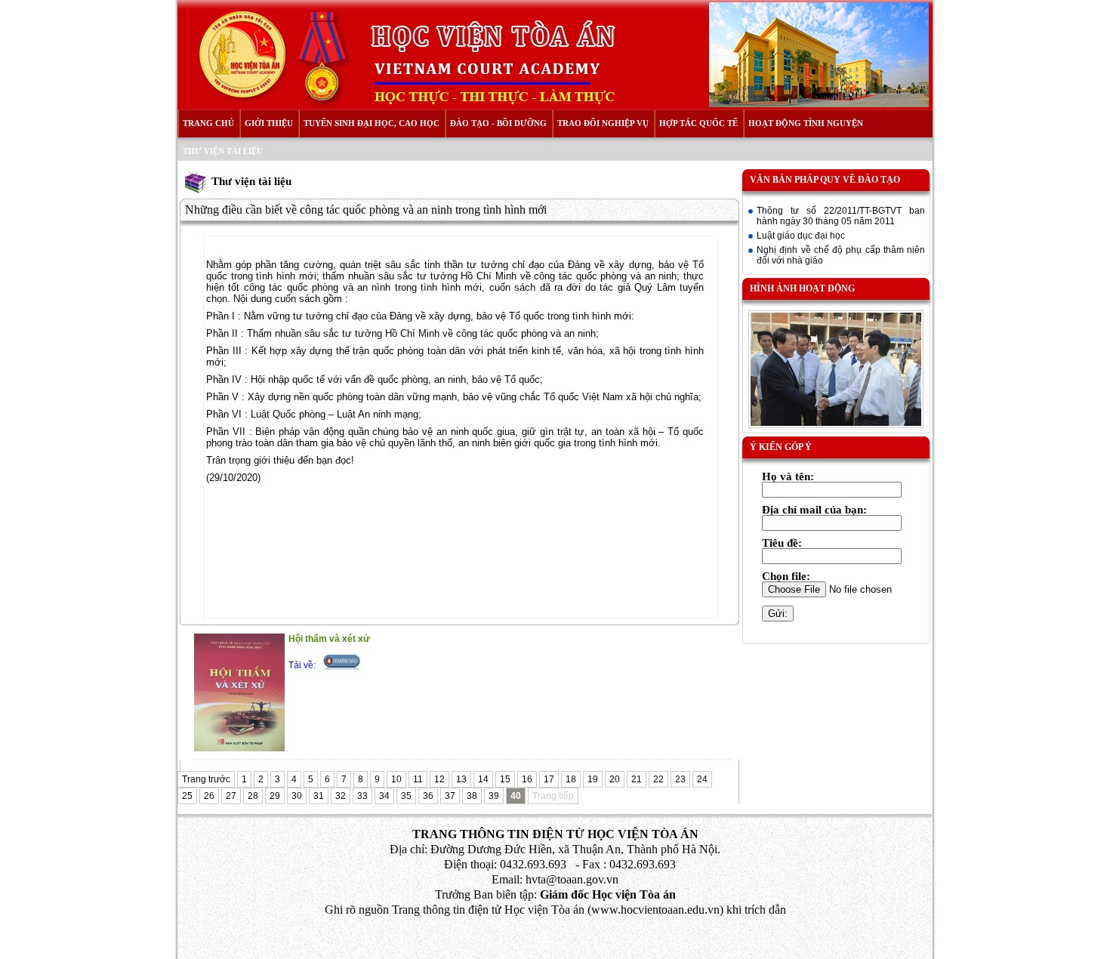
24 (702, 779)
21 (636, 779)
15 (505, 779)
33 (362, 796)
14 (483, 779)
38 (472, 796)
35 (406, 796)
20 (614, 779)
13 (461, 779)
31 (318, 796)
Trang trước (206, 779)
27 (231, 796)
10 (396, 779)
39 (494, 796)
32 (340, 796)
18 (571, 779)
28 (253, 796)
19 (592, 779)
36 (428, 796)
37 (450, 796)
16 (527, 779)
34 (384, 796)
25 (187, 796)
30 (296, 796)
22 (658, 779)
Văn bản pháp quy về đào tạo (825, 179)
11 (418, 779)
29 (275, 796)
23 (680, 779)
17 (549, 779)
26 (209, 796)
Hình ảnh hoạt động (802, 288)
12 (439, 779)
